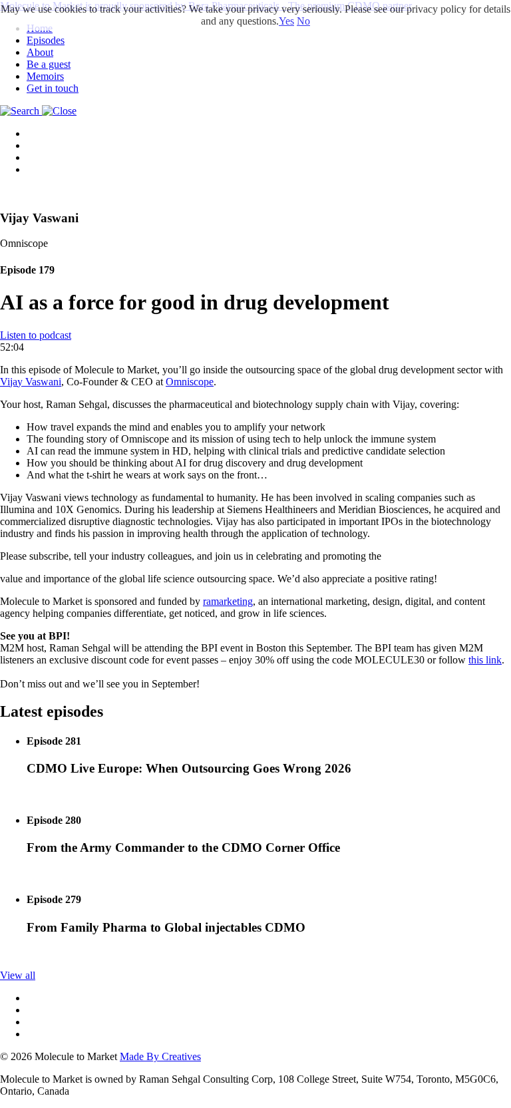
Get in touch (53, 88)
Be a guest (49, 64)
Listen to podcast (35, 335)
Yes (286, 21)
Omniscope (190, 381)
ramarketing (228, 601)
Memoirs (45, 76)
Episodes (46, 40)
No (303, 21)
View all (17, 975)
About (40, 52)
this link (485, 659)
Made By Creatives (160, 1056)
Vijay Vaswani (30, 381)
